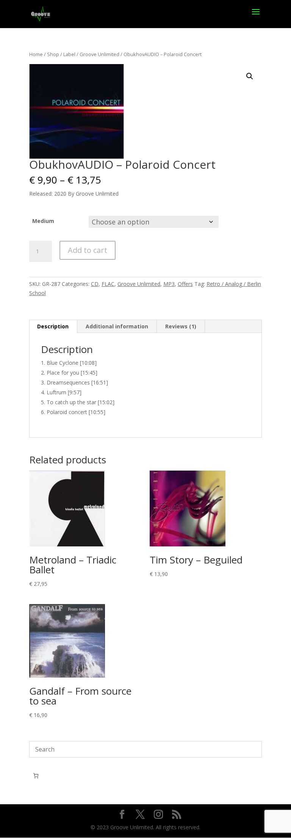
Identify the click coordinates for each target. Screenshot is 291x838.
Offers (185, 283)
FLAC (108, 283)
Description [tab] (53, 326)
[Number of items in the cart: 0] (35, 775)
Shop (53, 54)
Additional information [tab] (117, 326)
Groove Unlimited (99, 54)
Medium (43, 220)
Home (36, 54)
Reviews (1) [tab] (180, 326)
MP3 (169, 283)
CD (95, 283)
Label (69, 54)
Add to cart (87, 250)
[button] (250, 76)
